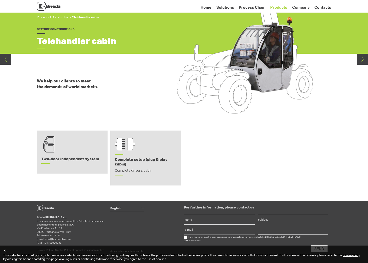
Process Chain (252, 7)
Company (301, 7)
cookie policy (351, 255)
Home (206, 7)
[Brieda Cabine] (48, 6)
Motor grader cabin (5, 59)
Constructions (61, 17)
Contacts (322, 7)
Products (278, 7)
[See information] (192, 240)
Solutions (225, 7)
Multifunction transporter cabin (362, 59)
